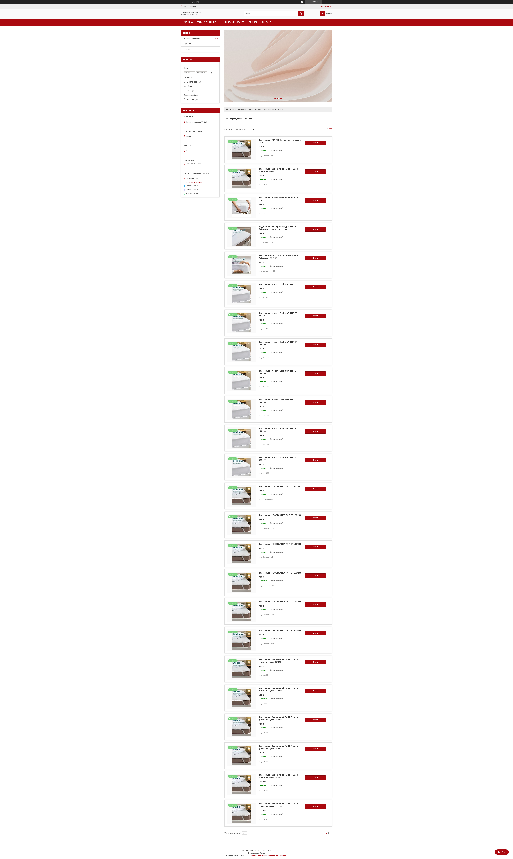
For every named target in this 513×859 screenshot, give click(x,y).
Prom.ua (269, 851)
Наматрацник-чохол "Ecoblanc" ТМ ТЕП (278, 284)
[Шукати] (301, 13)
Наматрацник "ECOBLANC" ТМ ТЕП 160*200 (280, 573)
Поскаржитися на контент (256, 855)
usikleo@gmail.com (194, 182)
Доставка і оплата (234, 22)
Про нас (253, 22)
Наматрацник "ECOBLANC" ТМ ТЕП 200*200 (280, 630)
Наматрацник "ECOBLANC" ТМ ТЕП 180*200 (280, 602)
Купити (315, 143)
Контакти (267, 22)
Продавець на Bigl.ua (256, 853)
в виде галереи (327, 130)
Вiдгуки (187, 49)
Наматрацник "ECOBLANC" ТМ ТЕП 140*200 (280, 544)
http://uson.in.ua (192, 178)
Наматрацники (254, 109)
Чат (504, 852)
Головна (188, 22)
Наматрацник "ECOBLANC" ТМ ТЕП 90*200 (279, 486)
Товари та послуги (207, 22)
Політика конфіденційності (277, 855)
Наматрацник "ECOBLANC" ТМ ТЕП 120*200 (280, 515)
